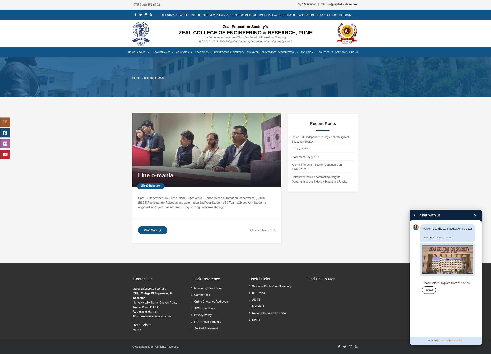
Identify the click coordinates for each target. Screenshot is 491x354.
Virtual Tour (199, 15)
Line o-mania (155, 175)
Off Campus (169, 15)
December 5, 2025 (265, 230)
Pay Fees (184, 15)
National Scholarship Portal (269, 313)
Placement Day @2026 (306, 157)
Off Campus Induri (346, 52)
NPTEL (256, 320)
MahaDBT (258, 306)
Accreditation (287, 52)
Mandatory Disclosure (208, 288)
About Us (143, 52)
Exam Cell (253, 52)
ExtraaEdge (444, 340)
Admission (183, 52)
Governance (162, 52)
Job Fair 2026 (300, 149)
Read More (150, 230)
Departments (222, 52)
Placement (269, 52)
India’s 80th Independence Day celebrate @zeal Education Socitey (320, 139)
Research (239, 52)
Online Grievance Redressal (277, 15)
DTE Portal (258, 293)
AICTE (256, 299)
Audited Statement (206, 328)
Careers (302, 15)
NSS (255, 15)
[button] (447, 259)
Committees (202, 295)
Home (131, 52)
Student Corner (240, 15)
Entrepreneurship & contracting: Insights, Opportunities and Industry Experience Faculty (319, 179)
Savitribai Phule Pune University (271, 286)
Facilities (307, 52)
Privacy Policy (203, 315)
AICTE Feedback (204, 308)
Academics (202, 52)
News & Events (218, 15)
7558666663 (308, 4)
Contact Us (326, 52)
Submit (429, 290)
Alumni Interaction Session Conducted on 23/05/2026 (317, 167)
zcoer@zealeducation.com (340, 4)
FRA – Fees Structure (323, 15)
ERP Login (345, 15)
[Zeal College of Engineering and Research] (141, 33)
